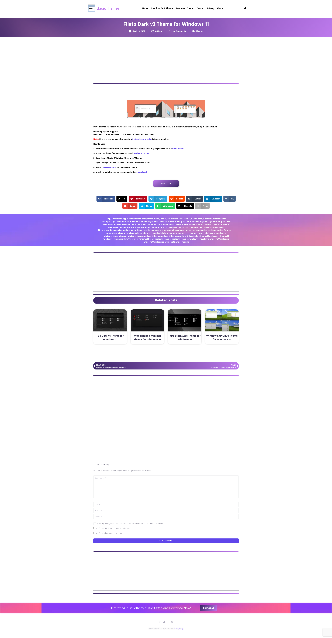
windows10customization (114, 236)
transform (131, 227)
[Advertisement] (166, 62)
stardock (208, 224)
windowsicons (182, 242)
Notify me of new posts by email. (109, 533)
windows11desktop (129, 239)
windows (171, 233)
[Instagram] (172, 622)
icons (156, 221)
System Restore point (142, 139)
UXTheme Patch (167, 230)
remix (134, 224)
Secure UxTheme (145, 224)
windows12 (170, 242)
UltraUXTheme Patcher (214, 227)
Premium (126, 224)
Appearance (116, 218)
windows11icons (146, 239)
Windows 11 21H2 (196, 233)
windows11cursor (111, 239)
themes (122, 227)
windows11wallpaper (219, 239)
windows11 (224, 236)
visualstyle (134, 233)
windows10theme (151, 236)
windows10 (221, 233)
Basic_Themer (160, 218)
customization (219, 218)
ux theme (138, 230)
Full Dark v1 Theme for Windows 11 (110, 338)
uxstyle (146, 230)
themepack (113, 227)
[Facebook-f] (160, 622)
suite (220, 224)
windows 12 (210, 233)
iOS (178, 221)
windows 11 (181, 233)
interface (172, 221)
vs (141, 233)
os (219, 221)
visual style (123, 233)
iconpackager (147, 221)
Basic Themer (135, 218)
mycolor (204, 221)
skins (200, 224)
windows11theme (163, 239)
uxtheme (155, 230)
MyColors (213, 221)
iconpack (136, 221)
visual (114, 233)
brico (200, 218)
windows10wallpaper (208, 236)
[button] (105, 199)
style (215, 224)
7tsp (108, 218)
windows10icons (134, 236)
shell (171, 224)
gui (114, 221)
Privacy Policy (178, 628)
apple (125, 218)
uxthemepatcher (199, 230)
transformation (144, 227)
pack (223, 221)
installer (163, 221)
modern (195, 221)
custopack (107, 221)
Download (166, 183)
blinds (194, 218)
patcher (117, 224)
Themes (199, 31)
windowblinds (159, 233)
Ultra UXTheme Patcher (170, 227)
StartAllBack (141, 172)
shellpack (179, 224)
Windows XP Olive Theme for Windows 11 (222, 338)
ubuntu (155, 227)
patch (110, 224)
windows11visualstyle (199, 239)
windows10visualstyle (188, 236)
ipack (183, 221)
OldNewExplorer (109, 167)
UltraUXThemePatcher (112, 230)
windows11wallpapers (154, 242)
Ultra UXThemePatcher (192, 227)
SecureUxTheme (161, 224)
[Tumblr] (168, 622)
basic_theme (147, 218)
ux (132, 230)
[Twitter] (164, 622)
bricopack (207, 218)
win (144, 233)
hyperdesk (121, 221)
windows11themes (180, 239)
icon (129, 221)
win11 (149, 233)
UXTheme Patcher (141, 153)
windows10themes (168, 236)
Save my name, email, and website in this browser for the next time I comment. (130, 523)
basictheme (172, 218)
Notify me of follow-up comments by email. (114, 528)
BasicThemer (178, 148)
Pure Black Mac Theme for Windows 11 (184, 338)
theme (226, 224)
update (126, 230)
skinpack (193, 224)
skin (186, 224)
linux (189, 221)
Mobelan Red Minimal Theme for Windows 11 (147, 338)
